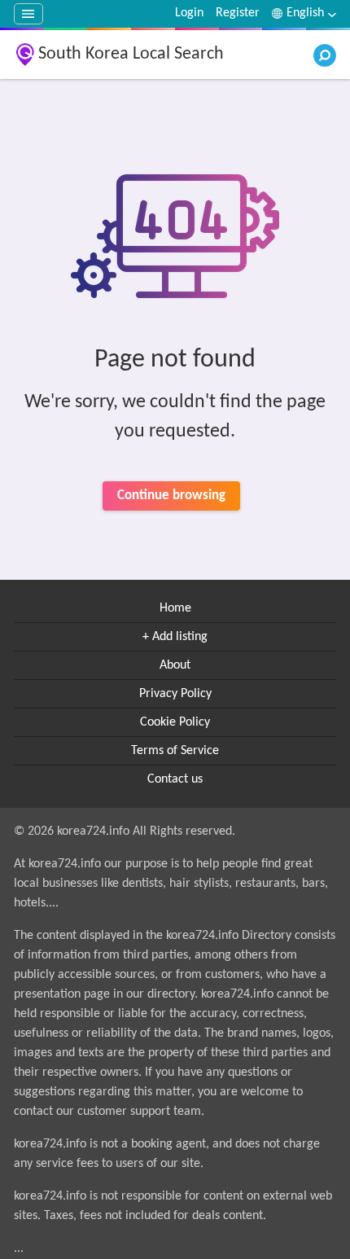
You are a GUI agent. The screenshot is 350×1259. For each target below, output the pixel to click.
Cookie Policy (175, 722)
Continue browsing (171, 495)
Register (238, 13)
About (175, 665)
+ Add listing (175, 636)
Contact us (175, 779)
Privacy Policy (175, 693)
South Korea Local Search (131, 54)
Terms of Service (175, 750)
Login (189, 13)
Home (175, 608)
